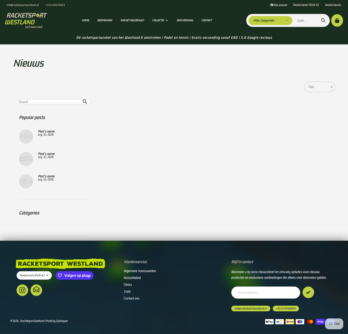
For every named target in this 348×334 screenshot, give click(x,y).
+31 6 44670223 (55, 4)
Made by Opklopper (57, 321)
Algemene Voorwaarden (140, 271)
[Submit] (308, 292)
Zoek (127, 291)
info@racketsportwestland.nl (23, 4)
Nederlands (333, 5)
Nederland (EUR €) (306, 5)
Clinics (128, 285)
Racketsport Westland (32, 321)
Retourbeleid (132, 278)
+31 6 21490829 (286, 308)
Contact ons (132, 298)
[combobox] (54, 101)
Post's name (46, 131)
